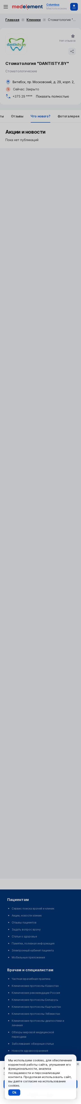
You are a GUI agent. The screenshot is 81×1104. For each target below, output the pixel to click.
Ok (14, 1092)
